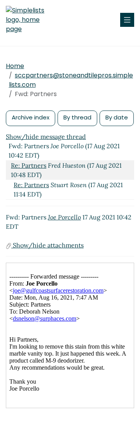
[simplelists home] (29, 20)
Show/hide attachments (47, 245)
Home (15, 65)
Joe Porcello (64, 217)
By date (116, 117)
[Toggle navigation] (127, 20)
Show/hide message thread (46, 136)
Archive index (30, 117)
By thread (77, 117)
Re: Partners (28, 165)
